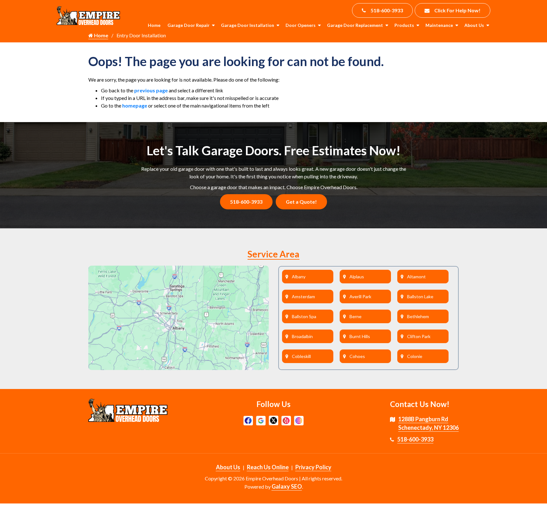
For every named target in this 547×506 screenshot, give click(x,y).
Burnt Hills (359, 336)
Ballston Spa (304, 316)
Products (404, 25)
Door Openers (301, 25)
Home (154, 25)
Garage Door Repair (188, 25)
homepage (134, 105)
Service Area (273, 254)
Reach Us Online (268, 467)
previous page (151, 90)
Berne (355, 316)
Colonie (414, 356)
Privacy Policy (313, 467)
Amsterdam (303, 296)
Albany (298, 276)
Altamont (416, 276)
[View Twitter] (273, 420)
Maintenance (439, 25)
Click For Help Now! (457, 10)
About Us (474, 25)
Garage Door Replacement (355, 25)
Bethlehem (418, 316)
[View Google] (261, 420)
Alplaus (356, 276)
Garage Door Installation (247, 25)
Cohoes (357, 356)
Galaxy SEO (287, 486)
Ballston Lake (420, 296)
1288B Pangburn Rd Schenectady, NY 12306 (428, 423)
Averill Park (360, 296)
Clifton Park (419, 336)
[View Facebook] (248, 420)
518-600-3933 (387, 10)
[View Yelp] (286, 420)
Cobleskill (301, 356)
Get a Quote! (301, 202)
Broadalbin (302, 336)
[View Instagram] (299, 420)
